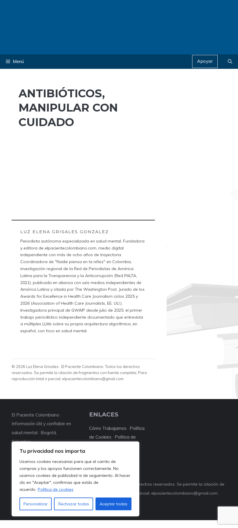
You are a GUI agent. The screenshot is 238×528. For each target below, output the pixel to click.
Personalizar (36, 504)
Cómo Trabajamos (108, 428)
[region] (75, 478)
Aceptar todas (113, 504)
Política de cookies (55, 489)
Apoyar (205, 61)
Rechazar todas (73, 504)
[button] (230, 61)
